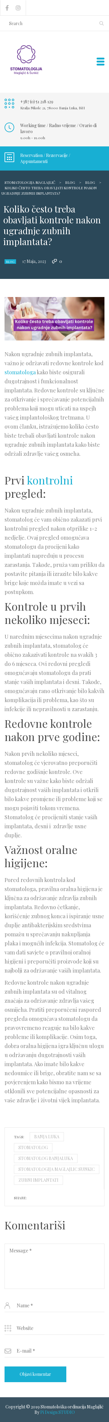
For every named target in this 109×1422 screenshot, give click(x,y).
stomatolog (33, 1147)
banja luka (46, 1136)
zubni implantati (38, 1180)
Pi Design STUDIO (57, 1412)
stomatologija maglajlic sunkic (56, 1169)
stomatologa (20, 372)
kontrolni (50, 480)
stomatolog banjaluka (45, 1158)
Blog (10, 262)
